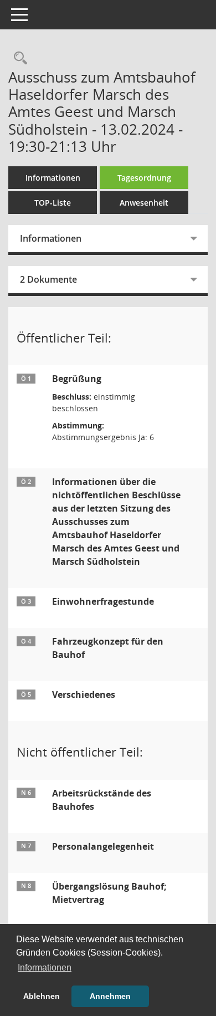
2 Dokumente (48, 279)
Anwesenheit (144, 202)
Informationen (52, 177)
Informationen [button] (44, 967)
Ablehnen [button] (41, 996)
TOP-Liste (52, 202)
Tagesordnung (144, 177)
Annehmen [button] (110, 996)
